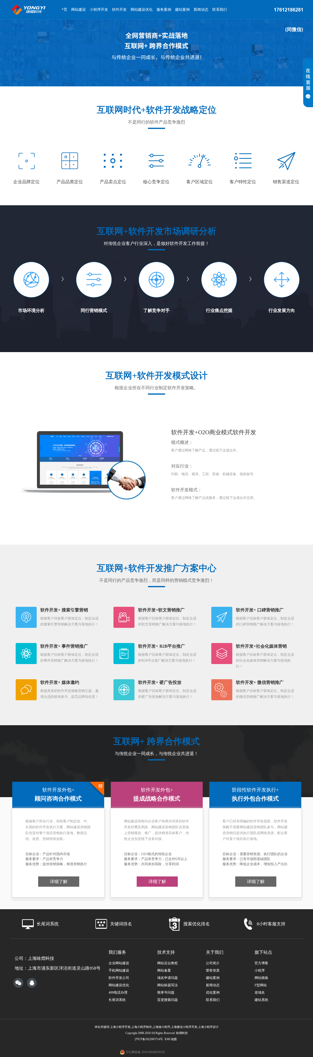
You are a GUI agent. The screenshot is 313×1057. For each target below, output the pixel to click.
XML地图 (170, 1039)
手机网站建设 (119, 970)
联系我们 (219, 9)
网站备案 (164, 970)
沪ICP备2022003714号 (149, 1039)
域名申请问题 (167, 978)
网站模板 (261, 978)
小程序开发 (99, 9)
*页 (64, 9)
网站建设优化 (142, 9)
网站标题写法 (167, 985)
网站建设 (78, 9)
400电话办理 (118, 992)
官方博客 (261, 963)
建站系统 (261, 1000)
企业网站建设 (119, 963)
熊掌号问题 (165, 992)
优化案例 (213, 992)
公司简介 (213, 963)
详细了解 (58, 881)
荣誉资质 (213, 970)
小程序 (260, 970)
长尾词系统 (117, 1000)
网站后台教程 (167, 963)
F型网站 (261, 985)
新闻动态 (201, 9)
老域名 (260, 992)
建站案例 (182, 9)
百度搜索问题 (167, 1000)
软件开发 (119, 9)
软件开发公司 (119, 978)
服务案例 (163, 9)
